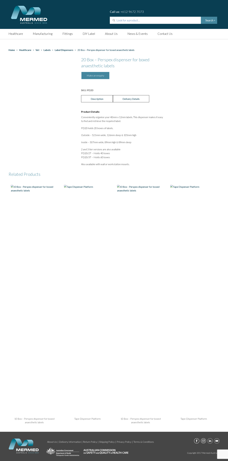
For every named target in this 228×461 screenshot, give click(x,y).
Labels (47, 50)
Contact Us (165, 33)
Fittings (68, 33)
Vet (37, 50)
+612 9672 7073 (132, 11)
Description (97, 98)
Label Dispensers (64, 50)
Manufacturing (43, 33)
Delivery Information (70, 441)
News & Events (137, 33)
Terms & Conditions (143, 441)
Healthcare (16, 33)
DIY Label (89, 33)
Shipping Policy (107, 441)
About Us (111, 33)
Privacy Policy (124, 441)
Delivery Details (131, 98)
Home (12, 50)
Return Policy (90, 441)
